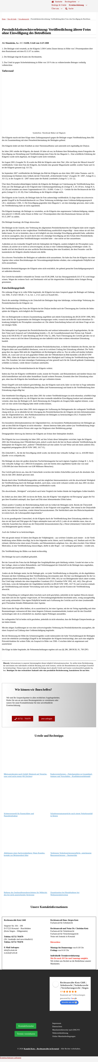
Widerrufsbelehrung (60, 1033)
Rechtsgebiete (70, 2)
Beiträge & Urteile (59, 5)
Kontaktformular (26, 1026)
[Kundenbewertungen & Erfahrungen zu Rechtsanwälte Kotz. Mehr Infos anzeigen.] (28, 995)
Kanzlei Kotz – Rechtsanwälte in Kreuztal (41, 1049)
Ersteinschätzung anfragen (10, 1058)
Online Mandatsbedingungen (63, 1036)
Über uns (55, 8)
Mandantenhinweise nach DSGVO (66, 1030)
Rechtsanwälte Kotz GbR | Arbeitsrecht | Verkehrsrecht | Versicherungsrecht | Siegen (74, 985)
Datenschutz (57, 1026)
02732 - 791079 (24, 719)
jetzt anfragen (46, 719)
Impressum (56, 1023)
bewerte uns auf (68, 1002)
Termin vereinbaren (26, 1033)
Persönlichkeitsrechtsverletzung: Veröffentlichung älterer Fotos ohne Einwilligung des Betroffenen (46, 31)
